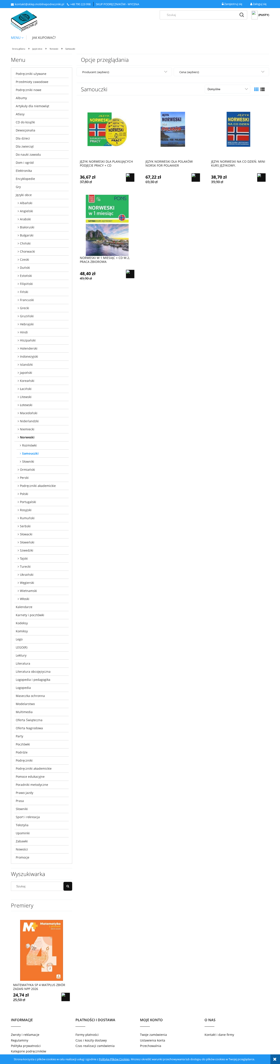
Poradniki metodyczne (32, 785)
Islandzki (26, 364)
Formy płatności (87, 1035)
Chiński (25, 243)
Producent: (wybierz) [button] (95, 72)
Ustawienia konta (152, 1040)
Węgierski (27, 583)
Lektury (21, 655)
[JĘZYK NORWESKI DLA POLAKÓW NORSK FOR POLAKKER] (172, 129)
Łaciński (26, 389)
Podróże (22, 752)
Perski (24, 478)
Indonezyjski (29, 356)
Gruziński (27, 316)
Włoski (24, 599)
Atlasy (20, 114)
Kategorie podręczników (28, 1051)
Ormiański (27, 469)
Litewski (26, 397)
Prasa (20, 801)
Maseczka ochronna (30, 696)
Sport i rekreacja (28, 817)
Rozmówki (29, 445)
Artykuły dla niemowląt (32, 106)
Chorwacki (27, 251)
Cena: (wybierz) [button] (189, 72)
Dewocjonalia (25, 130)
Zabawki (22, 841)
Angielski (26, 211)
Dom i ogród (25, 162)
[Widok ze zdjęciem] (256, 89)
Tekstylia (22, 825)
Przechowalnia (150, 1046)
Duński (25, 268)
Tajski (24, 558)
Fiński (24, 292)
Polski (24, 494)
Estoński (26, 276)
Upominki (23, 833)
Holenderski (28, 348)
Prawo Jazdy (24, 793)
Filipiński (26, 284)
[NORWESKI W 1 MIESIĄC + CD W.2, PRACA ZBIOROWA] (107, 225)
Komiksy (22, 631)
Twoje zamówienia (153, 1035)
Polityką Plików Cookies (114, 1059)
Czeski (24, 259)
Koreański (27, 381)
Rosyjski (26, 510)
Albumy (21, 98)
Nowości (22, 849)
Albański (26, 203)
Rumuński (27, 518)
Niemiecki (27, 429)
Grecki (24, 308)
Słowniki (28, 461)
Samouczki (30, 453)
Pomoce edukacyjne (30, 776)
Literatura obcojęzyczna (33, 671)
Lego (19, 639)
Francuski (27, 300)
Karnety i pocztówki (30, 615)
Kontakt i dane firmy (219, 1035)
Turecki (25, 566)
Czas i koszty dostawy (91, 1040)
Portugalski (28, 502)
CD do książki (25, 122)
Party (19, 736)
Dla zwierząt (25, 146)
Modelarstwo (25, 704)
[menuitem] (18, 37)
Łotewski (26, 405)
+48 (72, 4)
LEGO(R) (21, 647)
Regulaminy (19, 1040)
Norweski (27, 437)
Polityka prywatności (26, 1046)
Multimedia (24, 712)
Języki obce (24, 195)
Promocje (22, 857)
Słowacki (26, 534)
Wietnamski (28, 591)
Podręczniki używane (31, 74)
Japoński (26, 373)
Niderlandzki (29, 421)
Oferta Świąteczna (29, 720)
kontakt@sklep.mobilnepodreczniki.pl (39, 4)
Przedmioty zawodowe (32, 82)
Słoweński (27, 542)
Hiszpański (28, 340)
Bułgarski (26, 235)
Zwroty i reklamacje (25, 1035)
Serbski (25, 526)
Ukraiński (26, 575)
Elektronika (24, 171)
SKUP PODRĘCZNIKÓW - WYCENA (117, 4)
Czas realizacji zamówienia (95, 1046)
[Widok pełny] (262, 89)
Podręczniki (24, 760)
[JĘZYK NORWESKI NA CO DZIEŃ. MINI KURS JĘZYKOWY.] (238, 129)
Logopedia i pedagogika (33, 680)
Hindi (24, 332)
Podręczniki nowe (28, 90)
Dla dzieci (23, 138)
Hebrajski (27, 324)
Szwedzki (26, 550)
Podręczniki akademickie (38, 486)
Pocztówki (23, 744)
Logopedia (23, 688)
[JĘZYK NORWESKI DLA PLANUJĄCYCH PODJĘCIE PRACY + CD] (107, 129)
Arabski (25, 219)
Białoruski (27, 227)
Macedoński (28, 413)
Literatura (23, 663)
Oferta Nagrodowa (29, 728)
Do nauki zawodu (28, 154)
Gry (18, 187)
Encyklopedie (25, 179)
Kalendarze (24, 607)
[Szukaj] (241, 14)
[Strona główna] (24, 21)
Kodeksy (22, 623)
